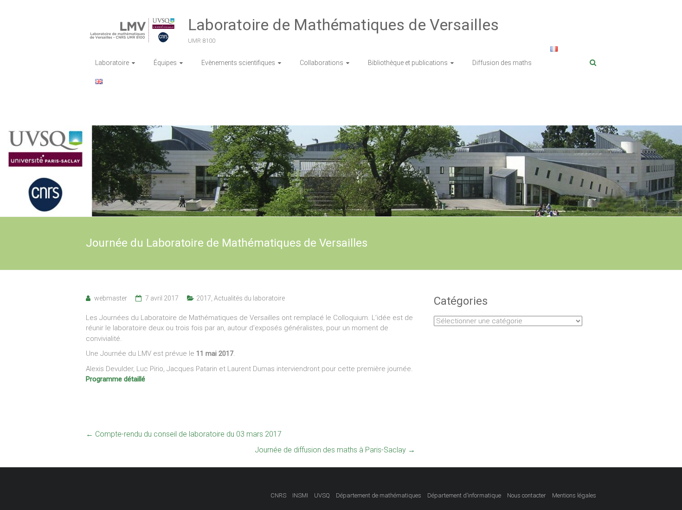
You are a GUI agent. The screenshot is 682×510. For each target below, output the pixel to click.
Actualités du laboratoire (249, 298)
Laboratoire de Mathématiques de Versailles (343, 24)
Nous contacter (526, 495)
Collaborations (321, 62)
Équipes (165, 62)
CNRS (278, 495)
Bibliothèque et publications (408, 62)
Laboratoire (112, 62)
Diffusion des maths (502, 62)
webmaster (110, 298)
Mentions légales (574, 495)
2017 (203, 298)
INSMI (300, 495)
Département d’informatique (464, 495)
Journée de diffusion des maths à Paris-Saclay (335, 449)
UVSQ (322, 495)
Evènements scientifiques (238, 62)
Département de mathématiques (378, 495)
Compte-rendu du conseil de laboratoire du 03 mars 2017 (184, 434)
